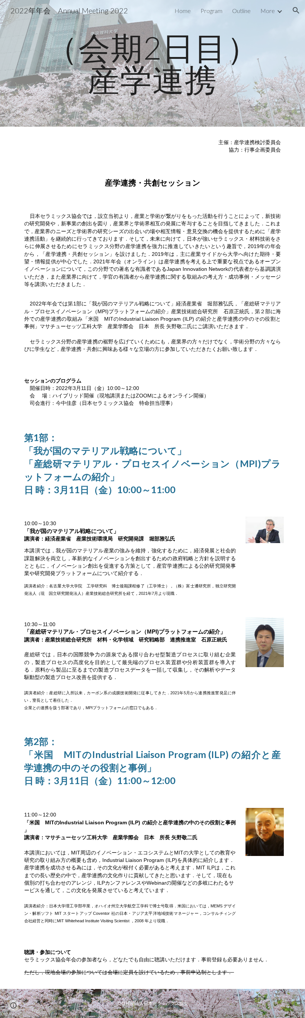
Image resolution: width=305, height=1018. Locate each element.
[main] (152, 63)
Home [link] (182, 10)
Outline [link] (241, 10)
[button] (296, 10)
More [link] (267, 10)
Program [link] (211, 10)
